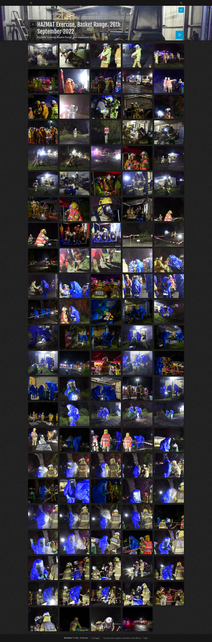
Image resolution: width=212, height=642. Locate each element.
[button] (3, 638)
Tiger (145, 638)
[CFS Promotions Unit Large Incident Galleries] (31, 3)
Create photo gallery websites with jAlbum (122, 638)
